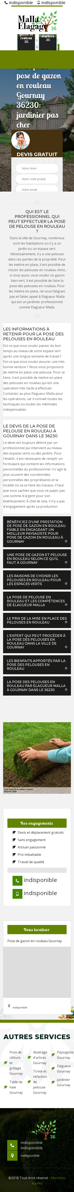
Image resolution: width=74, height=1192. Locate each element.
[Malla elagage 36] (37, 20)
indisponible (20, 2)
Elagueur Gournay (63, 1069)
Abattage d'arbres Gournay (39, 1057)
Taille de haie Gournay (15, 1087)
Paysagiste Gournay (63, 1055)
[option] (26, 36)
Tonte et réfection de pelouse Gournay (39, 1082)
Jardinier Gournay (63, 1082)
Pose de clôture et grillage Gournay (15, 1063)
